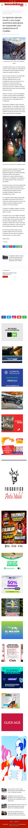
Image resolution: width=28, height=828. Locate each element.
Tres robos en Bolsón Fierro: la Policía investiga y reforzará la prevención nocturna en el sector (16, 813)
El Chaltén (7, 11)
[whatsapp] (24, 317)
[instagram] (15, 1)
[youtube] (19, 317)
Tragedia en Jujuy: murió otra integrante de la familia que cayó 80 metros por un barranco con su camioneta (17, 798)
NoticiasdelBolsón (7, 34)
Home (11, 821)
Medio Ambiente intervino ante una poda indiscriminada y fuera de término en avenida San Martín (17, 806)
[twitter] (12, 1)
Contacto (16, 821)
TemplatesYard (14, 824)
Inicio (4, 11)
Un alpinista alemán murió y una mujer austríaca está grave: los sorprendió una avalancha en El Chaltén (16, 258)
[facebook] (9, 1)
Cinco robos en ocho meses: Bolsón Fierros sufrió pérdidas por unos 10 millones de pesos (16, 790)
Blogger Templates (14, 825)
